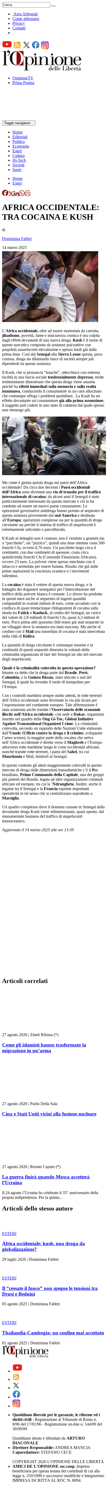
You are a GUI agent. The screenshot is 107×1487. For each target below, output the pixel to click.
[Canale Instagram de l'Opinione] (45, 48)
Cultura (18, 155)
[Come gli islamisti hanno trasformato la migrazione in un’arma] (33, 1030)
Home (17, 132)
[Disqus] (53, 906)
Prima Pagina (23, 82)
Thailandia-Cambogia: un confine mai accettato (53, 1332)
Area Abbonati (26, 14)
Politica (18, 141)
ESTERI (9, 1233)
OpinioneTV (23, 78)
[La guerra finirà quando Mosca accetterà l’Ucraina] (33, 1162)
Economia (20, 146)
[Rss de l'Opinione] (17, 48)
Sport (16, 169)
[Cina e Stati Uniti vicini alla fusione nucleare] (33, 1099)
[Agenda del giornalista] (25, 118)
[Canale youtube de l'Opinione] (7, 48)
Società (18, 165)
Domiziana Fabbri (17, 238)
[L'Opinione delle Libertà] (42, 69)
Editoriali (20, 137)
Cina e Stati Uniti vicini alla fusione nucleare (49, 1114)
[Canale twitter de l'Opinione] (26, 48)
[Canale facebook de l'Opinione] (36, 48)
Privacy (18, 23)
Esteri (17, 151)
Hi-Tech (19, 160)
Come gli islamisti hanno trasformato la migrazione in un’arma (44, 1047)
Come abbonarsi (25, 18)
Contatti (18, 28)
